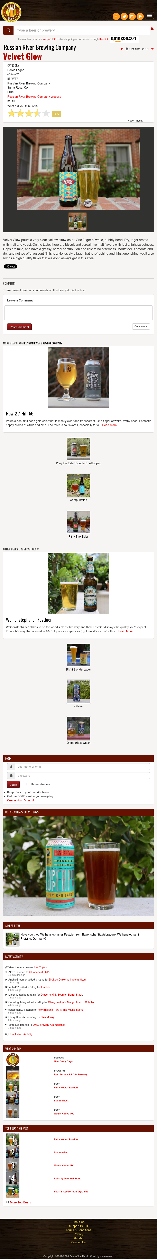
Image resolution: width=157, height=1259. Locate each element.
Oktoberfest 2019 (39, 972)
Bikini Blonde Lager (78, 669)
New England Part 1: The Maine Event (60, 1009)
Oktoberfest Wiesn (79, 743)
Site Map (78, 1238)
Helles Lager (15, 70)
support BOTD (51, 39)
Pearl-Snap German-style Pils (71, 1191)
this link (104, 39)
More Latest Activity (20, 1034)
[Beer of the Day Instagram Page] (132, 18)
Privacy (78, 1234)
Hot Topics (40, 967)
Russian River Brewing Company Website (34, 96)
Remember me (40, 784)
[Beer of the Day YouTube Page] (140, 18)
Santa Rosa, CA (17, 87)
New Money (47, 1017)
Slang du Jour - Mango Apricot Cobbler (71, 1002)
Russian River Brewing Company (40, 47)
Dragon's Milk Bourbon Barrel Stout (61, 994)
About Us (78, 1222)
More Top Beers (20, 1202)
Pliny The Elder (78, 536)
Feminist (46, 987)
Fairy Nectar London (66, 1087)
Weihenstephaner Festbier (29, 619)
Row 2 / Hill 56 (20, 413)
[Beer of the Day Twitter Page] (124, 18)
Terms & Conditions (78, 1230)
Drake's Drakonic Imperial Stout (67, 979)
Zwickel (78, 706)
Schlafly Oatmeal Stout (67, 1178)
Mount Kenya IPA (64, 1113)
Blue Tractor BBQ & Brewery (70, 1074)
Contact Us (78, 1242)
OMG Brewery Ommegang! (49, 1025)
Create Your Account (20, 800)
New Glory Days (63, 1061)
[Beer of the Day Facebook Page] (116, 18)
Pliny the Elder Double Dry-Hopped (78, 463)
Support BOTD (78, 1226)
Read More (109, 425)
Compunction (78, 500)
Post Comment (19, 327)
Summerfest (61, 1100)
